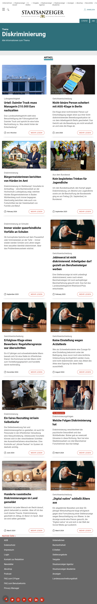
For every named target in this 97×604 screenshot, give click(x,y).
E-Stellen (28, 4)
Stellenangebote (60, 554)
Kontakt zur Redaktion (14, 559)
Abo (93, 21)
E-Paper (84, 21)
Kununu (42, 599)
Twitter (12, 599)
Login (6, 554)
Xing (30, 599)
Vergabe (36, 3)
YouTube (24, 599)
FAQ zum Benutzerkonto (15, 583)
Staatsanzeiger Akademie (58, 4)
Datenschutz (9, 545)
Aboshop (79, 3)
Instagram (18, 599)
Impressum (9, 550)
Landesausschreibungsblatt (65, 578)
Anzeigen (70, 3)
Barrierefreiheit (59, 545)
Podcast (7, 574)
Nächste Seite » (9, 536)
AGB (6, 540)
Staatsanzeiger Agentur (63, 564)
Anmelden (91, 10)
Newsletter (89, 3)
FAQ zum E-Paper (11, 578)
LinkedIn (36, 599)
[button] (5, 598)
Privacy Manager (11, 588)
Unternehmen (7, 3)
